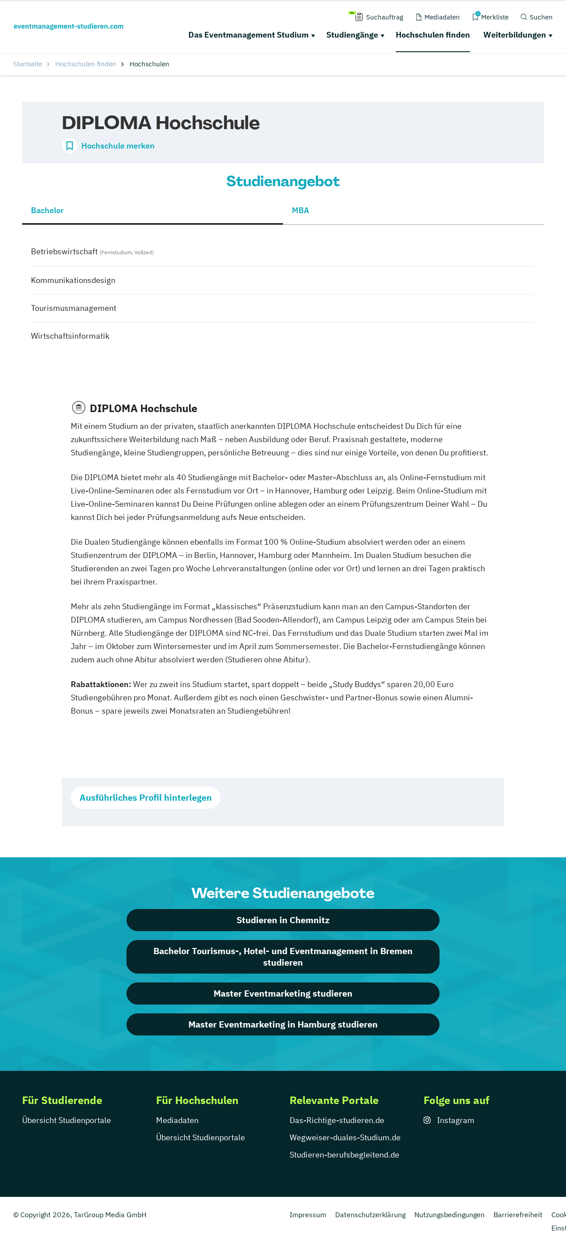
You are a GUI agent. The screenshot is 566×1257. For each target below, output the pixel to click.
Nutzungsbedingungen (449, 1214)
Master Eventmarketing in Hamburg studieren (283, 1024)
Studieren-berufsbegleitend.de (344, 1155)
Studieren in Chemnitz (283, 920)
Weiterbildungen (514, 35)
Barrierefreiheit (518, 1214)
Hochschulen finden (433, 35)
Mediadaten (177, 1120)
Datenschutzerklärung (370, 1214)
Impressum (308, 1214)
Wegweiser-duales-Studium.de (345, 1137)
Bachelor (47, 210)
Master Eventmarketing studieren (283, 993)
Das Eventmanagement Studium (248, 35)
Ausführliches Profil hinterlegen (146, 797)
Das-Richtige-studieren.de (337, 1120)
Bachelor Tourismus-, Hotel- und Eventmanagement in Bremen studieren (283, 956)
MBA (300, 210)
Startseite (27, 64)
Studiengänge (352, 35)
